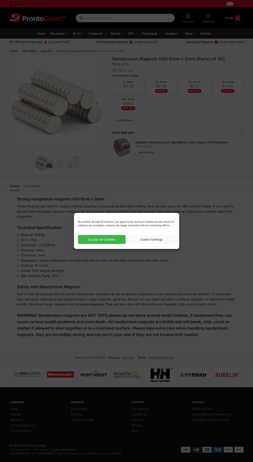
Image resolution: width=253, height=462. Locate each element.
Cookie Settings (151, 239)
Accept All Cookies (101, 239)
